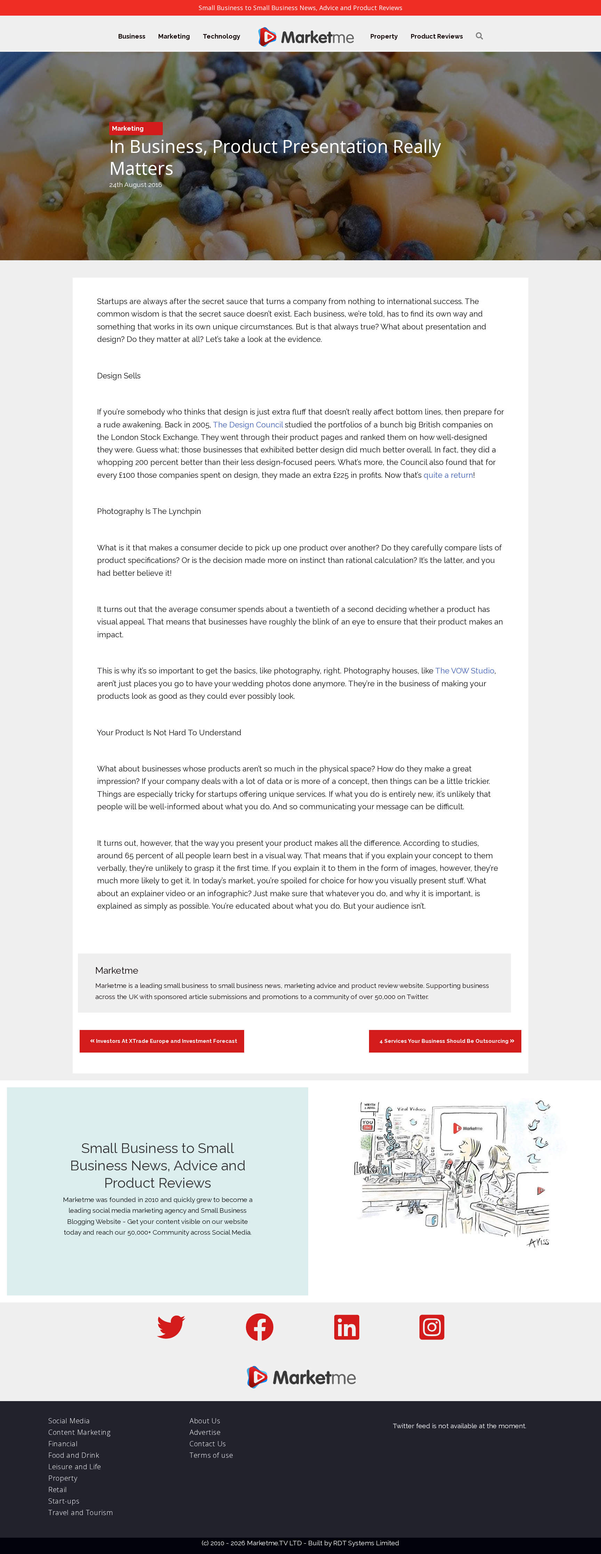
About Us (205, 1420)
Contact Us (208, 1443)
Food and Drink (73, 1455)
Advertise (205, 1432)
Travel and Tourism (80, 1512)
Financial (63, 1443)
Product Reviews (437, 36)
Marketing (174, 36)
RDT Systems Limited (366, 1543)
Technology (221, 36)
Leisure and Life (74, 1466)
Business (131, 36)
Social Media (69, 1420)
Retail (57, 1489)
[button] (479, 36)
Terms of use (211, 1455)
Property (384, 36)
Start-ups (63, 1501)
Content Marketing (79, 1432)
